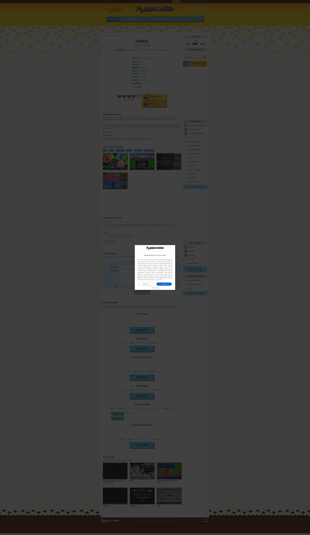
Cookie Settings (150, 279)
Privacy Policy (158, 279)
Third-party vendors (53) (152, 269)
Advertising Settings (148, 278)
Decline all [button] (146, 284)
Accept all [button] (164, 284)
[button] (155, 288)
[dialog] (155, 267)
